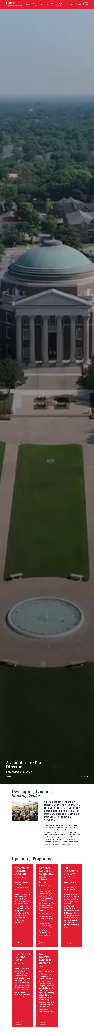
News (47, 4)
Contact (72, 4)
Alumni (42, 4)
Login (86, 4)
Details (9, 776)
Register (78, 4)
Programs (27, 4)
